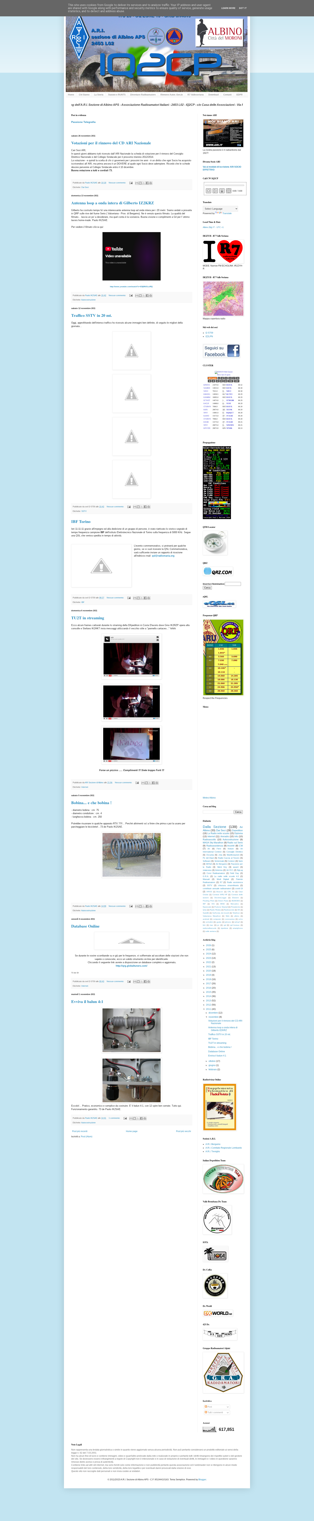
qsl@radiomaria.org (163, 555)
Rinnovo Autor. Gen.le (171, 94)
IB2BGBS (236, 901)
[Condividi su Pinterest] (150, 183)
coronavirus (230, 919)
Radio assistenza (235, 882)
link (204, 925)
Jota (220, 855)
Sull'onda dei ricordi (220, 913)
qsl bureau (235, 925)
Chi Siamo (84, 94)
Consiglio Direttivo (234, 852)
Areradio (224, 836)
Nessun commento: (117, 183)
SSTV (83, 511)
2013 (209, 1000)
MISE (222, 904)
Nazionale (207, 907)
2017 (209, 983)
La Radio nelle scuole (218, 833)
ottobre (212, 1061)
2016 (209, 988)
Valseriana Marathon (212, 916)
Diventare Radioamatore (143, 94)
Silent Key (222, 867)
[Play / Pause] (215, 190)
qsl (225, 925)
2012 (209, 1005)
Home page (132, 1131)
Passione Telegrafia (83, 122)
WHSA (209, 864)
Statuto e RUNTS (117, 94)
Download (213, 94)
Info (236, 836)
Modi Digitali (223, 879)
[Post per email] (130, 183)
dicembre (213, 1013)
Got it (243, 8)
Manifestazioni (233, 855)
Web (228, 916)
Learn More (228, 8)
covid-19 (239, 888)
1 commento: (115, 1118)
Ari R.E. (229, 870)
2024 (209, 953)
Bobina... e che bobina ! (91, 803)
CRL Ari (231, 892)
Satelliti (206, 913)
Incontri (231, 845)
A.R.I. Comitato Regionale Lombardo (224, 1148)
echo (241, 919)
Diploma (238, 833)
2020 (209, 971)
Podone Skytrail (221, 907)
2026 (209, 945)
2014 (209, 996)
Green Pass (223, 901)
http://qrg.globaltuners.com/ (131, 965)
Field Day (234, 873)
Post (209, 1407)
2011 (209, 1009)
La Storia (98, 94)
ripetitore (224, 928)
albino (236, 916)
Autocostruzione (88, 300)
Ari (209, 849)
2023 (209, 958)
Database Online (85, 926)
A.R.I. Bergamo (213, 1144)
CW (241, 845)
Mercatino (235, 904)
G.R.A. (206, 876)
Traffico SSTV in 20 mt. (91, 315)
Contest (231, 861)
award (235, 867)
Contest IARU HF (220, 895)
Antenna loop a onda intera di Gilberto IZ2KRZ (112, 203)
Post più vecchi (183, 1131)
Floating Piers (208, 901)
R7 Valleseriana (196, 94)
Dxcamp (210, 855)
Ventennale (219, 861)
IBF (82, 602)
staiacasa (207, 870)
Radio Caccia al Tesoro (228, 858)
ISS (213, 904)
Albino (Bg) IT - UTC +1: (213, 227)
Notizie (231, 849)
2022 (209, 962)
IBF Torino (80, 521)
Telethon (236, 913)
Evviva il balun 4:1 (87, 1001)
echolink (209, 922)
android (206, 919)
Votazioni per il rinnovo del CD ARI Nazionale (111, 143)
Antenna (218, 870)
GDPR (239, 94)
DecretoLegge (220, 898)
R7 (221, 882)
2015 (209, 992)
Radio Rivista (215, 910)
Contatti (227, 94)
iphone (228, 922)
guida (219, 922)
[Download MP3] (222, 190)
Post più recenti (79, 1131)
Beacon (219, 892)
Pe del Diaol (208, 858)
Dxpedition (237, 830)
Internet (84, 787)
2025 (209, 949)
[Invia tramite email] (137, 183)
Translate (227, 213)
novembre (214, 1017)
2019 (209, 975)
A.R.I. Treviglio (213, 1151)
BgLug (240, 870)
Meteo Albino (209, 797)
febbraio (213, 1069)
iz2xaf (237, 922)
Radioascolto (209, 839)
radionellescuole (209, 928)
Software (207, 861)
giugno (212, 1065)
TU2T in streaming (87, 618)
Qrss (205, 910)
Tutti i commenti (215, 1412)
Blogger (202, 1479)
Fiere (219, 849)
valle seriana (211, 931)
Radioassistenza (214, 845)
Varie (240, 861)
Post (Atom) (86, 1136)
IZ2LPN (209, 336)
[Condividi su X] (144, 183)
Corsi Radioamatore (216, 873)
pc (218, 925)
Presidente (235, 907)
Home (71, 94)
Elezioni (235, 898)
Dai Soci (85, 187)
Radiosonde (229, 910)
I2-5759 (209, 333)
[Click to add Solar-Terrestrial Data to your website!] (217, 518)
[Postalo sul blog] (140, 183)
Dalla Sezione (214, 827)
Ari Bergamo (221, 864)
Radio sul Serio (235, 842)
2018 (209, 979)
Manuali (206, 879)
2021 (209, 966)
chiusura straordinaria (228, 885)
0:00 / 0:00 (237, 191)
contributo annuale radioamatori (217, 888)
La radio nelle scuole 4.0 (226, 876)
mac (211, 925)
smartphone (238, 928)
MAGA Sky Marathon (213, 842)
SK (238, 910)
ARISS (209, 892)
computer (217, 919)
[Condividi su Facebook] (147, 183)
